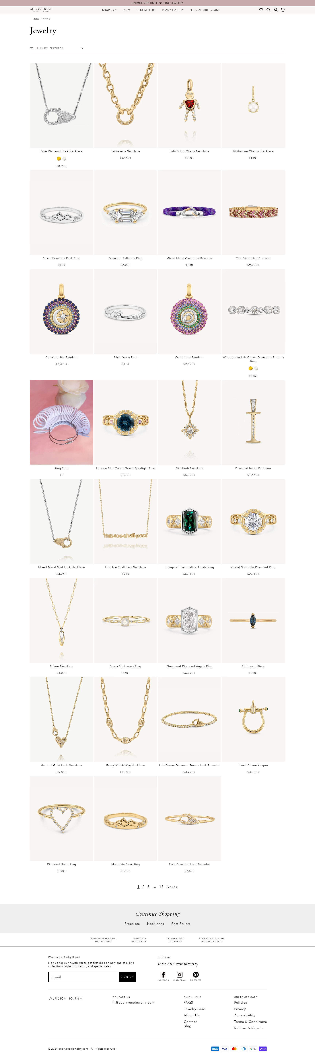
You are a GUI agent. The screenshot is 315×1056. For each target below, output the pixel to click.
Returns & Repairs (249, 1028)
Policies (240, 1002)
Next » (172, 886)
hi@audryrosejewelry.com (133, 1002)
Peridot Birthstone (205, 10)
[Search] (268, 10)
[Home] (41, 10)
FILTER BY (41, 48)
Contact (190, 1022)
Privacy (240, 1009)
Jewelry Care (194, 1009)
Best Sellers (146, 10)
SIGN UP (127, 977)
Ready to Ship (172, 10)
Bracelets (132, 924)
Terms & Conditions (250, 1022)
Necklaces (155, 924)
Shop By (108, 10)
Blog (187, 1026)
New (127, 10)
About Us (191, 1015)
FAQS (188, 1002)
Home (36, 18)
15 (161, 886)
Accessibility (244, 1015)
